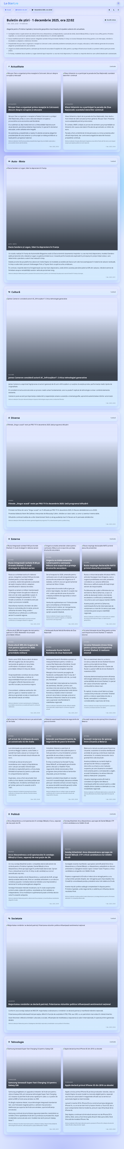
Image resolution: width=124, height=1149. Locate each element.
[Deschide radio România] (109, 9)
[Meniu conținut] (118, 9)
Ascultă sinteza (111, 20)
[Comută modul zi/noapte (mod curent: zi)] (114, 9)
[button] (33, 111)
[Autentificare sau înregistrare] (118, 3)
